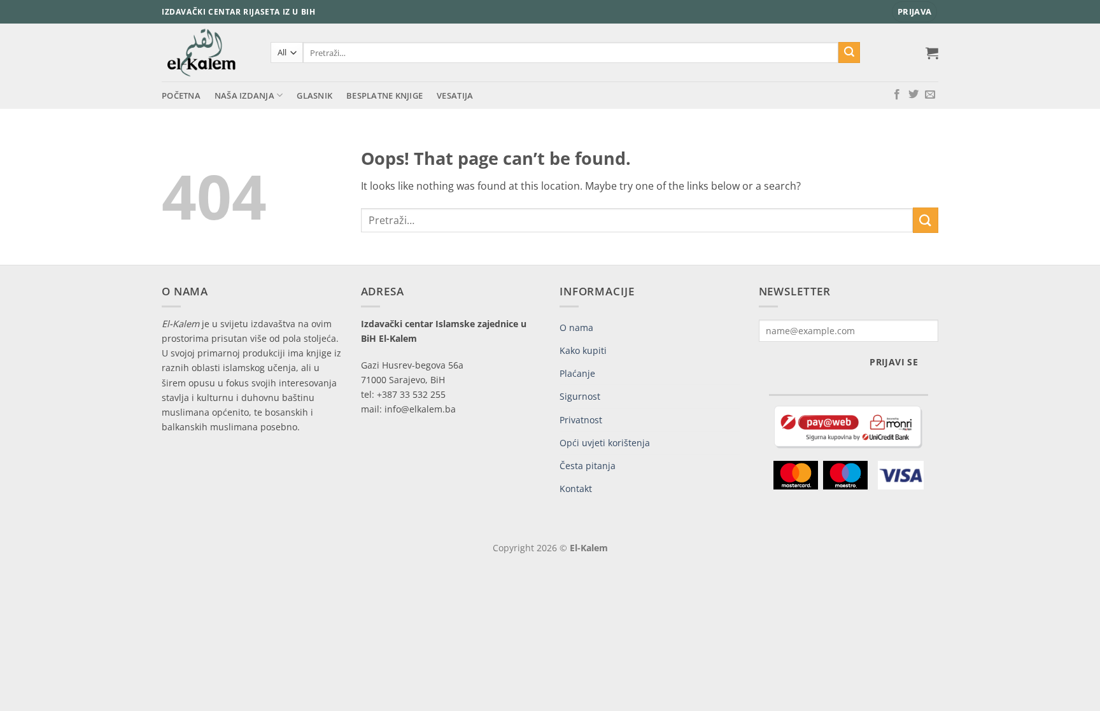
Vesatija (455, 95)
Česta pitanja (588, 466)
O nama (576, 327)
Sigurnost (580, 396)
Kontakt (576, 488)
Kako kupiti (583, 350)
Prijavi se (894, 362)
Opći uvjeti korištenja (605, 443)
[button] (915, 11)
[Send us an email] (930, 95)
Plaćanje (577, 373)
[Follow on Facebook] (897, 95)
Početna (181, 95)
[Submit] (849, 53)
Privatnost (581, 420)
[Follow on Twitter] (913, 95)
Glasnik (314, 95)
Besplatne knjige (384, 95)
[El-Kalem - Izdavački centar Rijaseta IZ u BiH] (206, 52)
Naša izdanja (244, 95)
